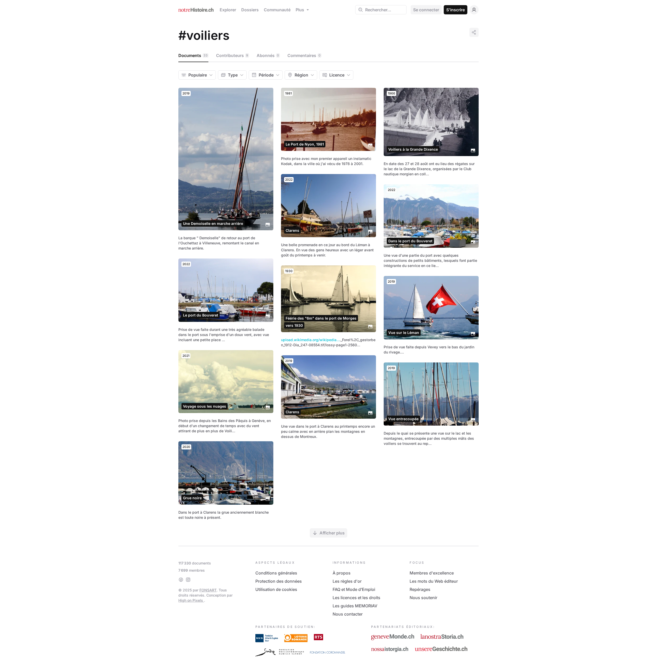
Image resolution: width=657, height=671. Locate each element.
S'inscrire (455, 9)
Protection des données (278, 581)
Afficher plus (332, 532)
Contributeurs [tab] (232, 55)
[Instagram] (188, 579)
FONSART (208, 590)
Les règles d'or (347, 581)
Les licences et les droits (356, 597)
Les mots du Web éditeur (434, 581)
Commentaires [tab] (304, 55)
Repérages (420, 589)
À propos (342, 573)
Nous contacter (348, 614)
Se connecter (426, 9)
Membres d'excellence (432, 573)
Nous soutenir (423, 597)
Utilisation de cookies (276, 589)
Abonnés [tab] (268, 55)
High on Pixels (191, 600)
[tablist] (328, 55)
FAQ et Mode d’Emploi (354, 589)
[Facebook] (180, 579)
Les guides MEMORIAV (355, 605)
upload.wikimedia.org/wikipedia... (310, 340)
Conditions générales (276, 573)
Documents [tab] (193, 55)
